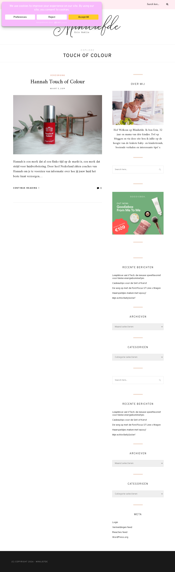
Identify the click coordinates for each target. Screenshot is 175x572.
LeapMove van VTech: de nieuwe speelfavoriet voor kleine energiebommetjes (136, 277)
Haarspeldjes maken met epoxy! (129, 293)
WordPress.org (120, 537)
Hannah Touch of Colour (57, 82)
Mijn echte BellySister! (123, 298)
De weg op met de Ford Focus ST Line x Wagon (136, 288)
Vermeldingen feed (122, 527)
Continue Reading (25, 188)
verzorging (57, 75)
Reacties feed (119, 532)
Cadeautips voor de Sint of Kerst (129, 283)
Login (115, 522)
